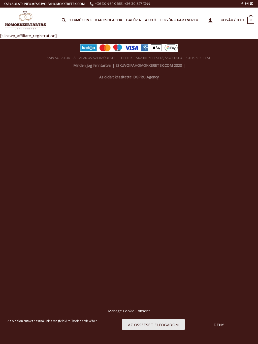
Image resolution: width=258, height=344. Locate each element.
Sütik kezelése (198, 58)
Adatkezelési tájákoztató (159, 58)
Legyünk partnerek (179, 20)
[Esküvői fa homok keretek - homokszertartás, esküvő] (29, 20)
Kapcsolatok (108, 20)
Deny (219, 324)
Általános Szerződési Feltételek (103, 58)
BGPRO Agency (146, 77)
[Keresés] (64, 20)
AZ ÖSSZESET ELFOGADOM (153, 324)
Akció (150, 20)
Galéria (133, 20)
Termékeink (80, 20)
